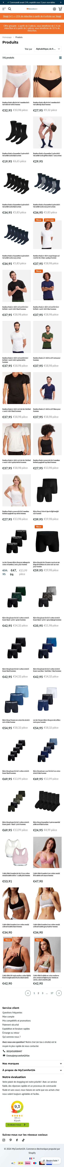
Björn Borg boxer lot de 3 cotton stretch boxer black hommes (15, 670)
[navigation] (3, 2)
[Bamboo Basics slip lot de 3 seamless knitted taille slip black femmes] (47, 81)
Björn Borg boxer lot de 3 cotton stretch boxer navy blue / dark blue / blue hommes (47, 670)
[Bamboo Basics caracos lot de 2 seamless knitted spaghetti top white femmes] (16, 490)
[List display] (60, 58)
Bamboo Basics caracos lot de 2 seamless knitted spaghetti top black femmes (46, 461)
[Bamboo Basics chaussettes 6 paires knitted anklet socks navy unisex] (16, 235)
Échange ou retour (10, 1032)
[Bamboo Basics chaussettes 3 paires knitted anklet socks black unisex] (16, 132)
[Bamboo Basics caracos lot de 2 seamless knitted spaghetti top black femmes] (47, 439)
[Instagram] (3, 1140)
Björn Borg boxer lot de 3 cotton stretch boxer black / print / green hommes (15, 619)
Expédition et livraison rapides (16, 1028)
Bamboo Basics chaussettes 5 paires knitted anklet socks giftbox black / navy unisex (47, 154)
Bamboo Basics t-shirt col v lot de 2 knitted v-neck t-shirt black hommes (16, 410)
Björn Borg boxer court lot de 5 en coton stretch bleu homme (46, 772)
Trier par (28, 49)
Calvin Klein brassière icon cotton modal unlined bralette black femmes (15, 926)
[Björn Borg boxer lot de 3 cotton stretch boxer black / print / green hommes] (16, 597)
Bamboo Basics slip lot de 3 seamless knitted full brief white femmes (16, 103)
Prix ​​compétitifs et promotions (16, 1020)
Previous (28, 993)
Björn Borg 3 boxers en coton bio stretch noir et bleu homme (16, 721)
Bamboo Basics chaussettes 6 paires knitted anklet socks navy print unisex (46, 206)
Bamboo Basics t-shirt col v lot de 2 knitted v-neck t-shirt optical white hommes (16, 461)
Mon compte (8, 1016)
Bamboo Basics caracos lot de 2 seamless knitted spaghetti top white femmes (15, 512)
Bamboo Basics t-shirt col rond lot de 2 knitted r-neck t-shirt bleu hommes (46, 308)
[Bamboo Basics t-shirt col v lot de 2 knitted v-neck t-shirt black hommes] (16, 388)
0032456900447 (14, 1051)
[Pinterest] (11, 1140)
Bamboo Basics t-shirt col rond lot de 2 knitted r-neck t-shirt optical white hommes (15, 360)
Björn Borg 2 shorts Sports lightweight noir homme (46, 512)
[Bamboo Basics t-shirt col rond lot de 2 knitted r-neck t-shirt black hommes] (16, 286)
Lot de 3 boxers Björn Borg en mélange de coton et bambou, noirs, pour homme (16, 563)
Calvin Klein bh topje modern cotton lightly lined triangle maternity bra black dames (16, 977)
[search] (9, 9)
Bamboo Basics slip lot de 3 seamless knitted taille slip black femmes (46, 103)
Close (32, 1063)
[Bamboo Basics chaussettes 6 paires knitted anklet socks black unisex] (16, 183)
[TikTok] (23, 1140)
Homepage (7, 37)
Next (59, 993)
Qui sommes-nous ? (11, 1037)
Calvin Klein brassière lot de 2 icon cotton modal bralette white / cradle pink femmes (16, 874)
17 (52, 993)
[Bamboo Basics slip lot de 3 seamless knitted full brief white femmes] (16, 81)
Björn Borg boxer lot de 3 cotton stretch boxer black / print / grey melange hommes (47, 619)
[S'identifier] (54, 9)
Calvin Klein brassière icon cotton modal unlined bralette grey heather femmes (46, 926)
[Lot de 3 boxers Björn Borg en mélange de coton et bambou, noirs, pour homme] (16, 541)
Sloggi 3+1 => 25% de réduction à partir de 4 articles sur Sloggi (32, 16)
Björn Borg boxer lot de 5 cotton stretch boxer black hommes (15, 772)
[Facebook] (17, 1140)
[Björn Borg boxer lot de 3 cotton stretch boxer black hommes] (16, 648)
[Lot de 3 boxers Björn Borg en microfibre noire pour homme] (47, 699)
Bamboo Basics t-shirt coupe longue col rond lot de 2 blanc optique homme (46, 257)
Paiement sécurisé (10, 1024)
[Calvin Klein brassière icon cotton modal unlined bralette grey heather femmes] (47, 903)
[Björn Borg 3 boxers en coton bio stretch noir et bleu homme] (16, 699)
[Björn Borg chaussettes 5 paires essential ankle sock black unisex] (47, 801)
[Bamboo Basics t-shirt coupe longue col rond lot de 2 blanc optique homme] (47, 235)
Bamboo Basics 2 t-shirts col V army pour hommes (46, 359)
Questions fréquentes (12, 1012)
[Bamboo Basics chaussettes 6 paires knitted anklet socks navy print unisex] (47, 183)
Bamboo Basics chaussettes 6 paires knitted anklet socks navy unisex (15, 257)
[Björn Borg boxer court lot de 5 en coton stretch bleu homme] (47, 750)
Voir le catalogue (4, 9)
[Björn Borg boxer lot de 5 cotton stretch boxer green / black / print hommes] (16, 801)
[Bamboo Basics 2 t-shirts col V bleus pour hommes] (47, 388)
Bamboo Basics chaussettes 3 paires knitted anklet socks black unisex (15, 154)
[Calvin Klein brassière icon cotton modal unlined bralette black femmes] (16, 903)
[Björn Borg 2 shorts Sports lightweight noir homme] (47, 490)
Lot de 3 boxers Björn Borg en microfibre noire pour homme (46, 721)
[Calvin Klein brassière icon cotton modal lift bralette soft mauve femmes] (47, 852)
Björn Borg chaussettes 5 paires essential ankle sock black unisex (46, 823)
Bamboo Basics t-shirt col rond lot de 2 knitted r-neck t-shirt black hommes (15, 308)
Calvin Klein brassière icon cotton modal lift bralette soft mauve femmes (46, 874)
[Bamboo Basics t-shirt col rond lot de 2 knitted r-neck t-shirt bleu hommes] (47, 286)
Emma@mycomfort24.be (18, 1055)
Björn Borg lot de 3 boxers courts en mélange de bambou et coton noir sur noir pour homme (46, 564)
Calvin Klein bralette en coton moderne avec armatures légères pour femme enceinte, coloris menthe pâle (46, 978)
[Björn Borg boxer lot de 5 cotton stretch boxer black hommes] (16, 750)
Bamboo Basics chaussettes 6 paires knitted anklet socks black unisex (15, 206)
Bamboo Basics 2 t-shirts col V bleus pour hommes (47, 410)
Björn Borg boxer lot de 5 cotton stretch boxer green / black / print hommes (15, 823)
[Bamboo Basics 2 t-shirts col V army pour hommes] (47, 337)
